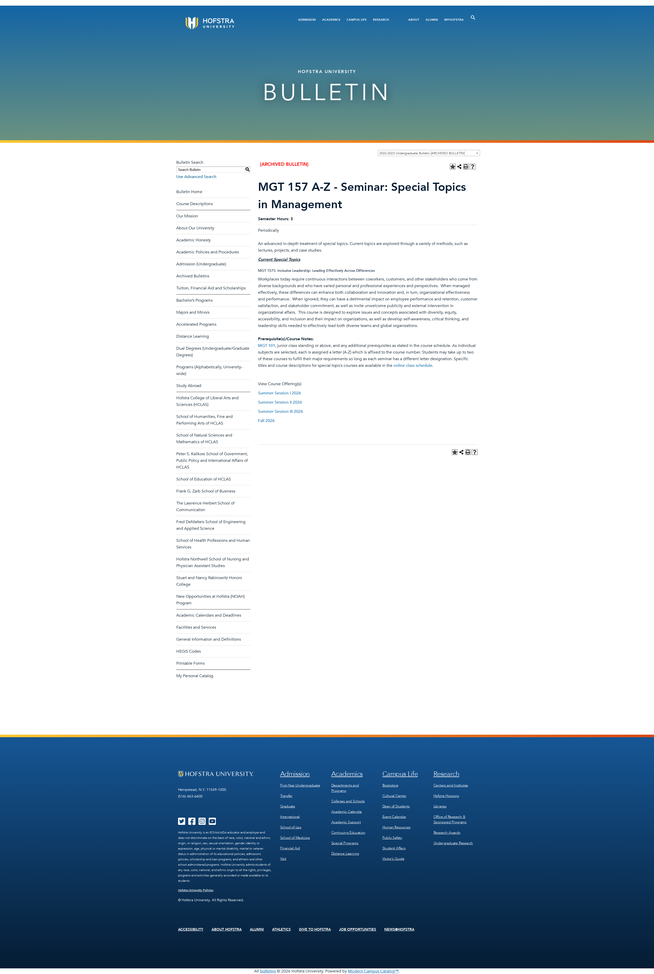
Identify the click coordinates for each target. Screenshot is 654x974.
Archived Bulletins (192, 276)
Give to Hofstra (315, 929)
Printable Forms (190, 663)
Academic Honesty (193, 240)
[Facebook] (191, 823)
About (413, 20)
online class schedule (412, 365)
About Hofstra (227, 929)
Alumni (432, 20)
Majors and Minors (192, 312)
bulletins (268, 971)
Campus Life (357, 20)
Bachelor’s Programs (194, 300)
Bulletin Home (189, 192)
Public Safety (392, 837)
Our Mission (187, 216)
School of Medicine (295, 837)
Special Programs (344, 843)
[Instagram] (202, 823)
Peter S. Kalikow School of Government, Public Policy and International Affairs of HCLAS (212, 460)
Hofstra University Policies (196, 890)
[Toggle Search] (473, 18)
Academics (331, 20)
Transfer (286, 795)
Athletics (281, 929)
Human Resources (396, 827)
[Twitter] (181, 823)
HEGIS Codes (188, 651)
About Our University (195, 228)
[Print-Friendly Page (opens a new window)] (466, 166)
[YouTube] (212, 823)
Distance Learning (192, 336)
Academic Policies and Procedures (207, 252)
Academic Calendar (346, 811)
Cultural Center (394, 795)
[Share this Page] (459, 166)
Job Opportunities (357, 929)
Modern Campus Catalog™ (373, 971)
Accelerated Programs (196, 324)
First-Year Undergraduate (300, 785)
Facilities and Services (196, 627)
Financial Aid (290, 848)
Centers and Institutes (451, 785)
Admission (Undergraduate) (201, 264)
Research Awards (447, 832)
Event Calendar (394, 816)
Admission (307, 20)
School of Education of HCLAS (203, 479)
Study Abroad (188, 386)
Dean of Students (396, 806)
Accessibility (191, 929)
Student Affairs (394, 848)
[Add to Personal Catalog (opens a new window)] (453, 166)
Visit (283, 858)
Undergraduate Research (453, 843)
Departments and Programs (345, 788)
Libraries (440, 806)
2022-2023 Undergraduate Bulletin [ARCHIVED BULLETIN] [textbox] (422, 153)
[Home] (229, 23)
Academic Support (346, 822)
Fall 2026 (266, 421)
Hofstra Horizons (446, 795)
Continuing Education (348, 832)
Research (381, 20)
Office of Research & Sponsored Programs (450, 819)
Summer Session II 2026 (280, 402)
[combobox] (429, 153)
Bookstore (390, 785)
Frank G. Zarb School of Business (205, 491)
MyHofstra (454, 20)
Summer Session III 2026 (280, 411)
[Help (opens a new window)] (472, 166)
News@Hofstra (399, 929)
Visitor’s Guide (393, 858)
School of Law (290, 827)
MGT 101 (266, 345)
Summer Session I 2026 (279, 393)
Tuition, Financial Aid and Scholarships (211, 288)
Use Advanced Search (196, 177)
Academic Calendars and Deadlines (208, 615)
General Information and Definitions (208, 639)
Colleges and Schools (348, 801)
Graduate (287, 806)
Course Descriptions (194, 204)
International (290, 816)
